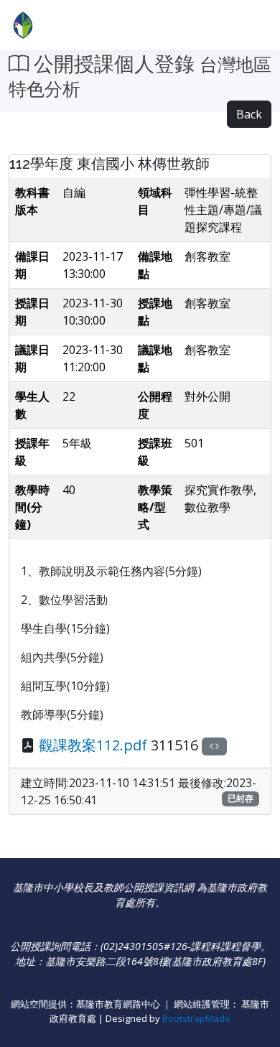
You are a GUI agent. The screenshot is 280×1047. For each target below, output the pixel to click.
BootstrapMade (196, 1018)
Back (249, 114)
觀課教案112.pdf (93, 745)
